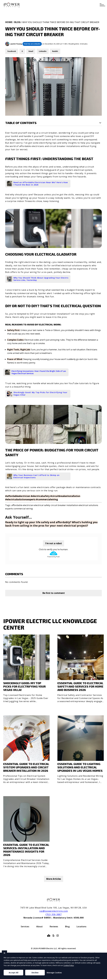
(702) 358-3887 (53, 914)
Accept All (13, 972)
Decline (35, 972)
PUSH (103, 976)
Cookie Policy (68, 965)
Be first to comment (53, 593)
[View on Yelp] (53, 935)
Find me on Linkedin (32, 44)
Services (25, 926)
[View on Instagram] (58, 935)
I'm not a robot (53, 543)
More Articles (53, 878)
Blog (17, 22)
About (39, 926)
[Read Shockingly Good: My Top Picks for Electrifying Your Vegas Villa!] (26, 670)
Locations (81, 926)
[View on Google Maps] (49, 935)
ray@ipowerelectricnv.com (53, 911)
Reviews (54, 926)
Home (8, 22)
